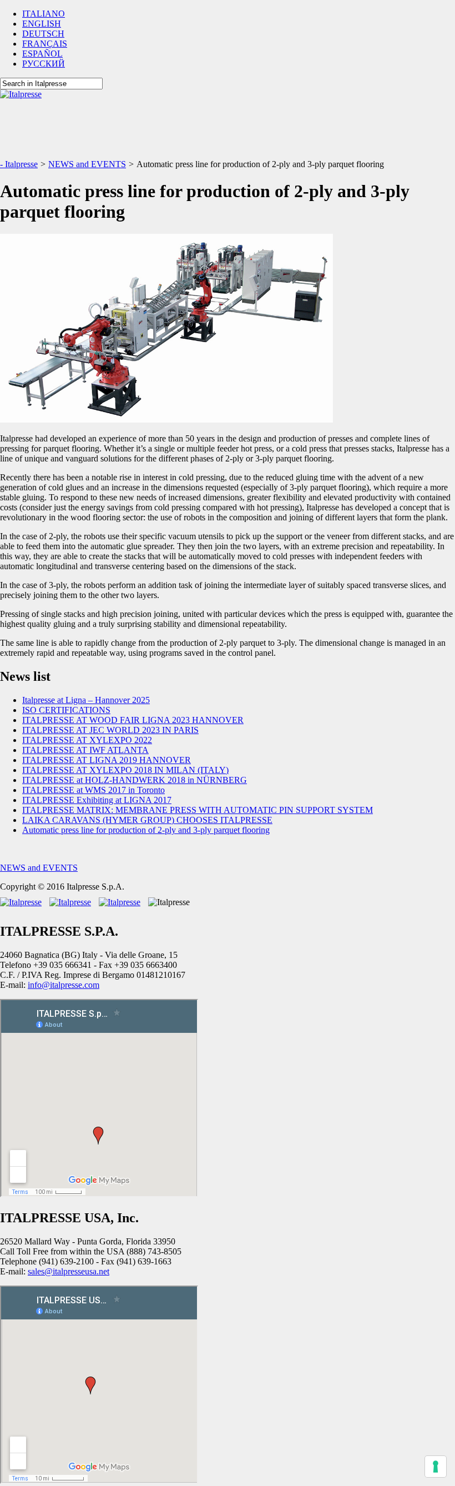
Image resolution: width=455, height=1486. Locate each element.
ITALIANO (43, 13)
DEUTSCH (43, 33)
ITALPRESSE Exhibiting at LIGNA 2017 (96, 800)
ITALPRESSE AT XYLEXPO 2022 (87, 740)
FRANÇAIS (44, 43)
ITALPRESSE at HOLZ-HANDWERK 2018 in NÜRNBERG (134, 780)
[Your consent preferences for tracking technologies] (435, 1466)
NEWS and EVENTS (39, 867)
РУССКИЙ (43, 63)
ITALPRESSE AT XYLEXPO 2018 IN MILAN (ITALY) (125, 770)
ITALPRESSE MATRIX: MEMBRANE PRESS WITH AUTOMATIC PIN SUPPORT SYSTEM (197, 810)
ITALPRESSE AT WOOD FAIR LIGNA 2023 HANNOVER (133, 720)
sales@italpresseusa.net (68, 1271)
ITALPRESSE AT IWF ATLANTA (85, 750)
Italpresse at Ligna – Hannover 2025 (86, 700)
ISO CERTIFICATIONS (66, 710)
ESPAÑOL (42, 53)
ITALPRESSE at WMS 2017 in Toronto (93, 790)
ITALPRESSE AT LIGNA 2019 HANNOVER (106, 760)
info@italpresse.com (63, 985)
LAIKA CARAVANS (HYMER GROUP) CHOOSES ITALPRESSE (147, 820)
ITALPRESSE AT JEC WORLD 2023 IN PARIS (110, 730)
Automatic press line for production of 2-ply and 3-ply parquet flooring (146, 830)
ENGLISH (41, 23)
